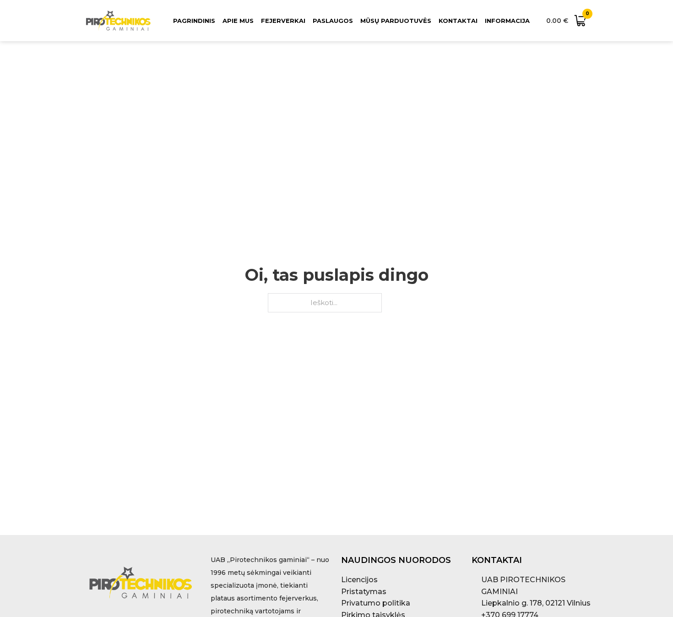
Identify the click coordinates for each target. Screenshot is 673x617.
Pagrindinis (194, 20)
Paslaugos (333, 20)
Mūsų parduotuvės (395, 20)
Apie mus (238, 20)
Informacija (507, 20)
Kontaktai (458, 20)
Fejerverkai (283, 20)
